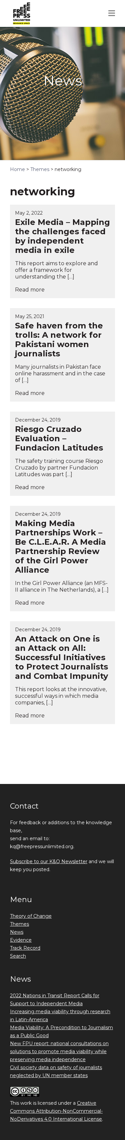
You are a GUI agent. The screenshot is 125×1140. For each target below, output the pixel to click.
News (16, 932)
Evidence (21, 940)
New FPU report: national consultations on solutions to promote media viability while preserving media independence (59, 1051)
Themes (19, 924)
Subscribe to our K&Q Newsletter (48, 861)
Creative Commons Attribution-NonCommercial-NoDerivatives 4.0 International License (56, 1111)
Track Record (25, 948)
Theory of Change (31, 916)
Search (18, 956)
